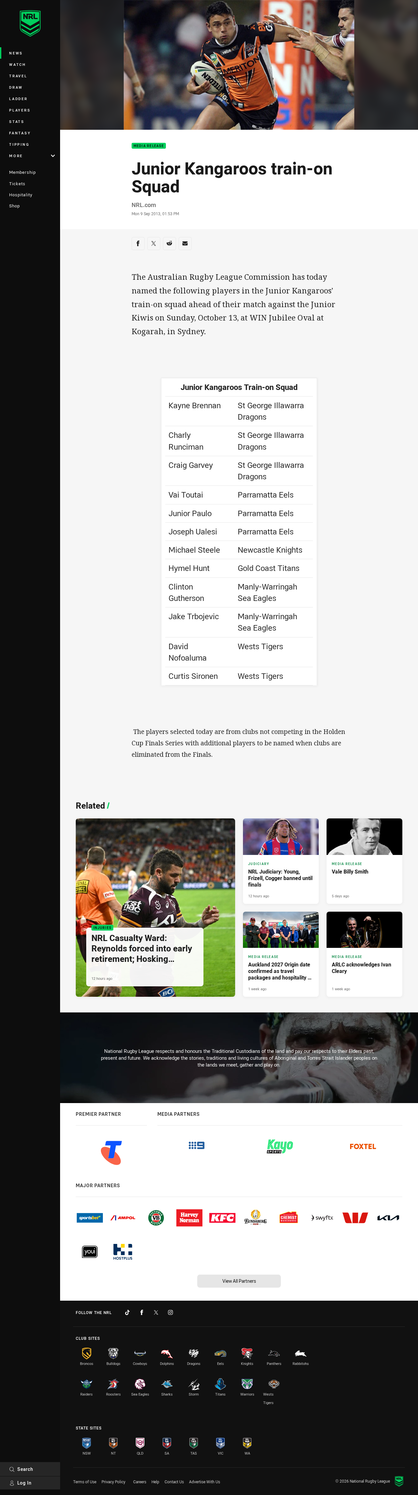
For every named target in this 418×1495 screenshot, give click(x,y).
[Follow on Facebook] (141, 1312)
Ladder (18, 98)
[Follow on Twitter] (156, 1312)
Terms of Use (84, 1481)
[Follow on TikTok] (127, 1312)
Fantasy (20, 132)
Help (155, 1481)
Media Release (149, 146)
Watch (17, 64)
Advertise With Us (204, 1481)
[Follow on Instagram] (170, 1312)
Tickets (17, 184)
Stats (16, 121)
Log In (24, 1483)
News (16, 53)
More (16, 155)
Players (19, 110)
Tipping (19, 144)
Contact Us (174, 1481)
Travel (18, 75)
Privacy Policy (113, 1481)
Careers (139, 1481)
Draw (16, 87)
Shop (14, 206)
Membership (22, 172)
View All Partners (239, 1281)
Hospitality (20, 195)
